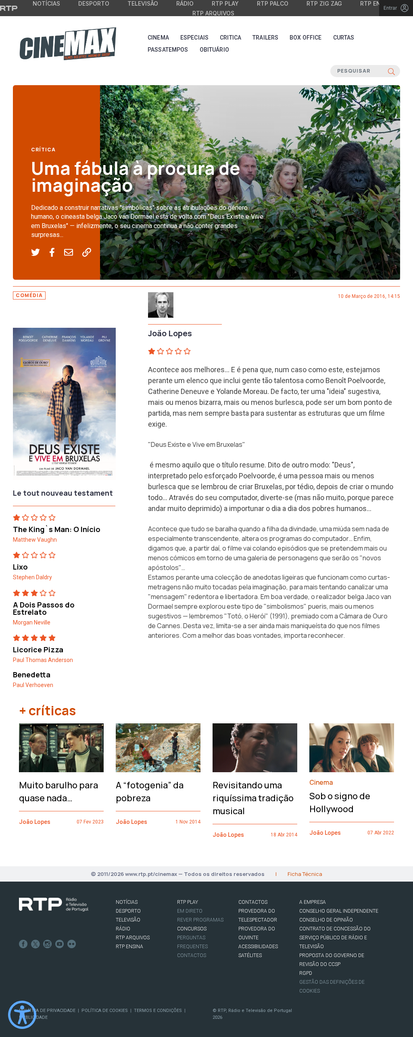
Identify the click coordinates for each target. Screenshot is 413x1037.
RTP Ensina (129, 946)
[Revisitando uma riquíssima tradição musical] (255, 748)
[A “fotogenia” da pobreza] (158, 748)
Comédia (29, 295)
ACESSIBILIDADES (258, 946)
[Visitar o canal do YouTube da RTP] (59, 944)
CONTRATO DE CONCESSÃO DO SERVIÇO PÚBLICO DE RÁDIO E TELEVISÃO (335, 937)
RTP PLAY (187, 902)
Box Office (305, 37)
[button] (40, 253)
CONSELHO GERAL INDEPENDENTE (338, 911)
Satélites (250, 955)
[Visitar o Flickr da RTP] (71, 944)
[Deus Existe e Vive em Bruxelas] (64, 406)
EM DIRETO (189, 911)
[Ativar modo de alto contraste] (22, 1015)
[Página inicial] (67, 43)
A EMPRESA (312, 902)
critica (230, 37)
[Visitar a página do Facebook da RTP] (23, 944)
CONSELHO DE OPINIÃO (326, 920)
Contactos (191, 955)
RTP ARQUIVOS (133, 938)
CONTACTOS (252, 902)
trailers (265, 37)
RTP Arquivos (213, 13)
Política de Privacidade (47, 1010)
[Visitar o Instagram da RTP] (47, 944)
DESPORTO (128, 911)
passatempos (168, 49)
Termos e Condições (158, 1010)
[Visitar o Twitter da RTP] (35, 944)
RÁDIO (123, 929)
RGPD (305, 973)
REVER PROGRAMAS (200, 920)
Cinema (158, 37)
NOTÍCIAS (127, 902)
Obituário (214, 49)
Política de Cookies (104, 1010)
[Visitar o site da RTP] (9, 8)
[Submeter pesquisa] (391, 71)
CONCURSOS (191, 929)
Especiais (194, 37)
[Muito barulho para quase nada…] (61, 747)
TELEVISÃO (128, 920)
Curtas (344, 37)
